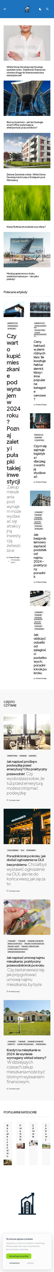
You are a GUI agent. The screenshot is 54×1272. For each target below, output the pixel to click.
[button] (5, 9)
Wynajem (12, 329)
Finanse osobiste (38, 518)
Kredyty (11, 1044)
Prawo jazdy (13, 946)
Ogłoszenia (13, 850)
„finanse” (38, 512)
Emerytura (12, 756)
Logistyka (39, 440)
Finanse (38, 515)
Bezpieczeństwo (8, 1141)
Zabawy (46, 1132)
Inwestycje (12, 323)
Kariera (38, 437)
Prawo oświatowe (30, 946)
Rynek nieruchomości (40, 334)
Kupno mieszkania (25, 1044)
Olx (22, 850)
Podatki (38, 526)
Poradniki (39, 629)
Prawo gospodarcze (34, 944)
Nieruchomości (40, 326)
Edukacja (38, 435)
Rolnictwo (40, 330)
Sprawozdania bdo (16, 952)
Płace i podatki (37, 522)
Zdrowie (33, 1131)
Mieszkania (13, 326)
